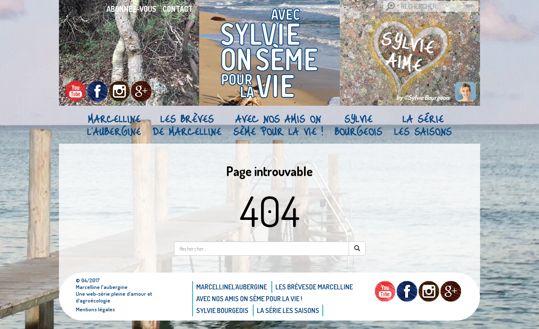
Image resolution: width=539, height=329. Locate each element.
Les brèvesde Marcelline (187, 124)
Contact (178, 8)
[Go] (390, 6)
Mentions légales (95, 309)
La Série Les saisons (423, 124)
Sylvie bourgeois (358, 124)
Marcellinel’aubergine (114, 124)
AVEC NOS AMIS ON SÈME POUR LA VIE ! (278, 124)
